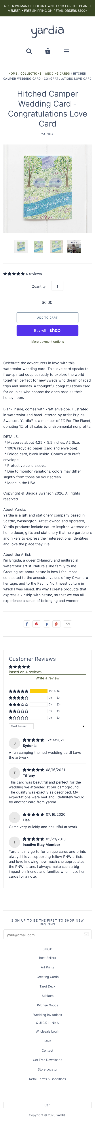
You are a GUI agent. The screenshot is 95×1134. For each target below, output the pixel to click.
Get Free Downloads (47, 1060)
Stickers (47, 995)
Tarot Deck (47, 986)
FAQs (47, 1041)
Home (13, 73)
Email (67, 623)
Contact (47, 1050)
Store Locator (47, 1069)
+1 (56, 623)
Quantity (39, 286)
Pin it (36, 623)
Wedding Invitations (47, 1015)
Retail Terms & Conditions (47, 1079)
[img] (34, 740)
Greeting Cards (48, 977)
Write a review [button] (47, 678)
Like (26, 623)
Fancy (46, 623)
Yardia (47, 133)
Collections (31, 73)
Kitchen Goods (47, 1005)
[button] (14, 273)
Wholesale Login (47, 1031)
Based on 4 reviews (25, 672)
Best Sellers (47, 958)
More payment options (47, 341)
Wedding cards (57, 73)
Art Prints (47, 967)
